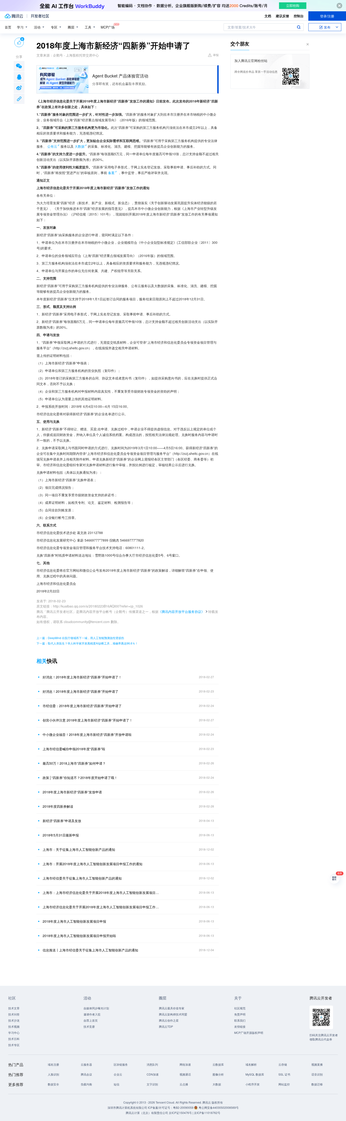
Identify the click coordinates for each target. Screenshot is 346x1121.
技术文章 (14, 1008)
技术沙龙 (14, 1020)
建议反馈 (282, 15)
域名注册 (53, 1064)
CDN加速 (153, 1074)
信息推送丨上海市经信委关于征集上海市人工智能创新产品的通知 (90, 950)
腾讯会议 (86, 1074)
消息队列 (152, 1064)
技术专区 (14, 1045)
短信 (116, 1084)
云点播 (184, 1084)
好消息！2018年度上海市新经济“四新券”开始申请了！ (82, 677)
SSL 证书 (284, 1074)
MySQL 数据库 (254, 1074)
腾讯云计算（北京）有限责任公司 (147, 1113)
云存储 (282, 1064)
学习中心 (14, 1033)
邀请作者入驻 (92, 1014)
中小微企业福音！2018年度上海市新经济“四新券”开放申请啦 (87, 734)
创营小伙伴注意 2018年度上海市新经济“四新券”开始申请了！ (88, 720)
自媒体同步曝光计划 (96, 1008)
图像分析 (218, 1074)
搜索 (299, 27)
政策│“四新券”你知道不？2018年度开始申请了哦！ (80, 777)
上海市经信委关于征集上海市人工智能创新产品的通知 (82, 878)
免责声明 (239, 1014)
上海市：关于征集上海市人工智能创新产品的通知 (79, 849)
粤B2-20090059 (183, 1107)
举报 (216, 55)
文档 (268, 15)
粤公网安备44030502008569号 (219, 1107)
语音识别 (317, 1074)
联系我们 (239, 1020)
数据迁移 (317, 1084)
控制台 (299, 15)
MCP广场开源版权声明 (248, 1033)
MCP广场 (108, 27)
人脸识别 (53, 1074)
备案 (111, 172)
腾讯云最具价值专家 (171, 1008)
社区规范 (239, 1008)
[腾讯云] (14, 16)
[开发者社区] (40, 16)
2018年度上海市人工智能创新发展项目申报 (74, 921)
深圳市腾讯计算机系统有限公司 (127, 1107)
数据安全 (53, 1084)
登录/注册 (327, 16)
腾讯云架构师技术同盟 (173, 1014)
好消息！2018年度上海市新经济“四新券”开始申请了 (80, 691)
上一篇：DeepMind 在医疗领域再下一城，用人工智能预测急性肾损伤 (80, 638)
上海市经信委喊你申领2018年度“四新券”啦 (74, 748)
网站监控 (284, 1084)
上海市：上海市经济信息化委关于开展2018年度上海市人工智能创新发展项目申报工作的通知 (101, 892)
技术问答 (14, 1014)
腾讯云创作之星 (169, 1020)
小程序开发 (252, 1084)
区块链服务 (121, 1064)
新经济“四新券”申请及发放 (62, 820)
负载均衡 (86, 1084)
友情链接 (239, 1026)
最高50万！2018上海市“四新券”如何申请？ (74, 763)
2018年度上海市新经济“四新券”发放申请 (72, 792)
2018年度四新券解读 (58, 806)
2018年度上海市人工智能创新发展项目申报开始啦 (79, 935)
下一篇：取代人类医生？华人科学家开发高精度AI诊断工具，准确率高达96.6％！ (87, 643)
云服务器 (86, 1064)
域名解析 (251, 1064)
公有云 (52, 146)
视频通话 (185, 1074)
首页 (8, 27)
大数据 (79, 146)
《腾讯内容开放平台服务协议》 (181, 611)
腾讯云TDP (166, 1026)
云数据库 (218, 1064)
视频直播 (317, 1064)
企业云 (118, 1074)
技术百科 (14, 1039)
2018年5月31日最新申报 (61, 835)
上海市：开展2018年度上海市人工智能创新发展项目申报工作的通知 (92, 863)
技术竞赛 (89, 1026)
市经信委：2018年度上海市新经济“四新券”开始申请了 (82, 705)
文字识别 (152, 1084)
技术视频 (14, 1026)
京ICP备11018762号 (207, 1113)
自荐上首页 (91, 1020)
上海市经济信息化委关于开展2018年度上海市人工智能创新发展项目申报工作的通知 (101, 907)
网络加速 (185, 1064)
